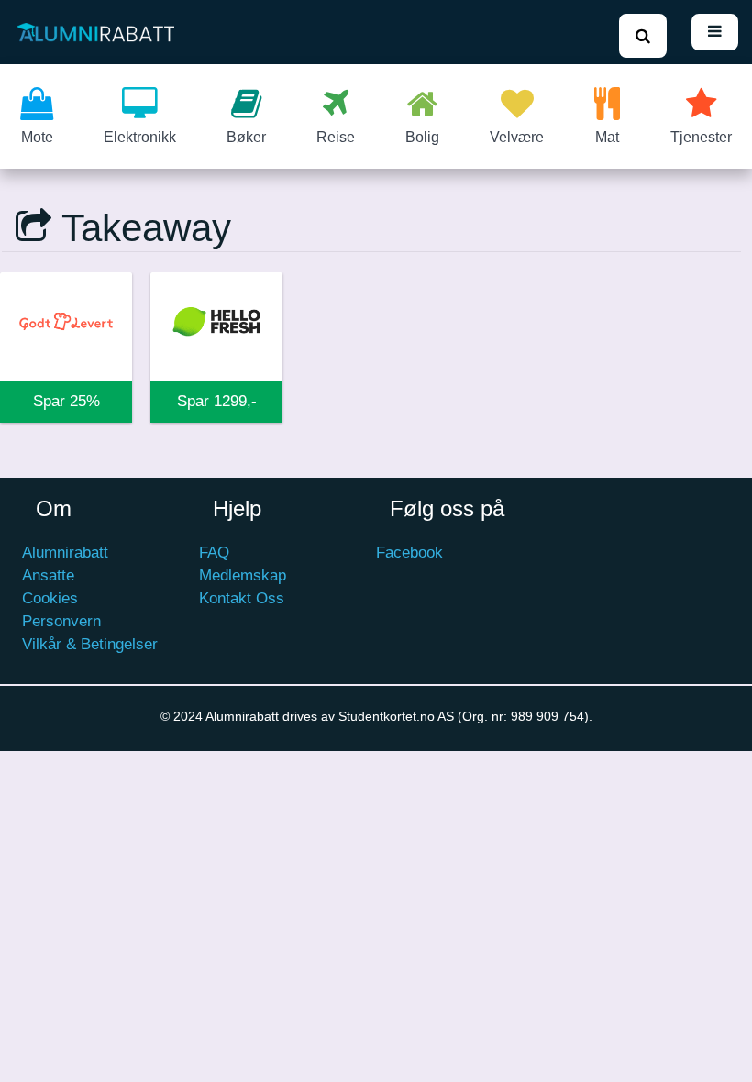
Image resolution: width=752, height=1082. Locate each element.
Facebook (409, 552)
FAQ (214, 552)
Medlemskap (242, 575)
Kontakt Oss (241, 598)
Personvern (61, 621)
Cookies (50, 598)
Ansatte (48, 575)
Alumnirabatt (65, 552)
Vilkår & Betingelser (90, 644)
